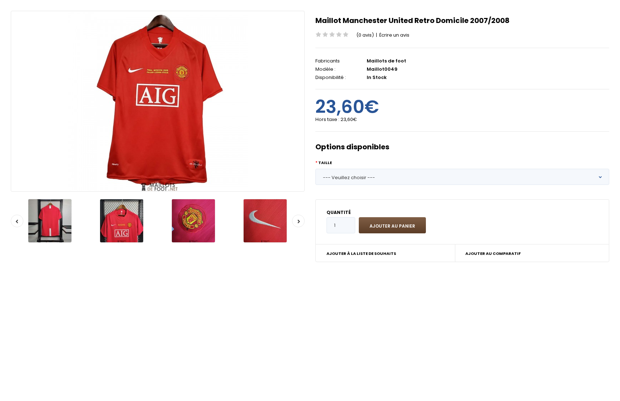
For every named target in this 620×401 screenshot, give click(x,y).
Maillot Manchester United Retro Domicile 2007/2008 (412, 20)
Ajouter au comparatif (493, 253)
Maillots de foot (386, 60)
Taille (325, 162)
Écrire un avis (394, 35)
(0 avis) (365, 35)
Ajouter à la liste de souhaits (361, 253)
